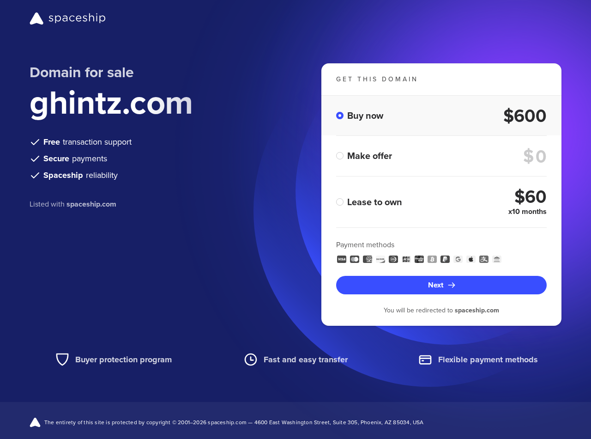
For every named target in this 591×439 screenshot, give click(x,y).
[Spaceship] (68, 18)
